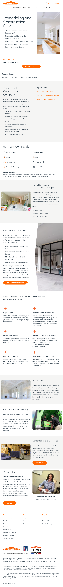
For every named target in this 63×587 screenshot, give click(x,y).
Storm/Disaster (8, 527)
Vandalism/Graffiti (36, 176)
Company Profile (28, 518)
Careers (25, 521)
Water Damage (8, 518)
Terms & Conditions (48, 518)
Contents (45, 176)
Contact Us (46, 7)
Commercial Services (45, 91)
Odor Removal (25, 176)
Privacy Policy (46, 521)
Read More (9, 503)
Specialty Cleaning (9, 535)
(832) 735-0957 (54, 3)
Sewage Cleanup (8, 174)
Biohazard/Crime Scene (21, 174)
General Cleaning (8, 538)
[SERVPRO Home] (10, 2)
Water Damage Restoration (48, 95)
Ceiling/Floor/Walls (15, 176)
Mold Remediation (8, 524)
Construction (7, 529)
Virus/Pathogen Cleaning (37, 174)
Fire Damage (7, 521)
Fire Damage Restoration (47, 99)
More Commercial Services (15, 283)
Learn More (39, 463)
